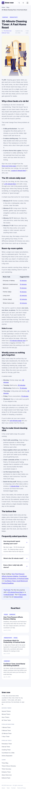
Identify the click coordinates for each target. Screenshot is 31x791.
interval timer (18, 597)
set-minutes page (15, 420)
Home (3, 7)
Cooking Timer (6, 749)
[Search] (19, 3)
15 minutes (23, 288)
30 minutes (23, 299)
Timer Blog (5, 763)
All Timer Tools (6, 720)
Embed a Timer (6, 772)
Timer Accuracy (6, 769)
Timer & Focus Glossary (9, 766)
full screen (22, 594)
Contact (13, 788)
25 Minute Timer (7, 733)
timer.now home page (9, 166)
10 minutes (23, 280)
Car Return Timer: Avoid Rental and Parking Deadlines (14, 664)
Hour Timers (5, 717)
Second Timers (6, 711)
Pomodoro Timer (7, 743)
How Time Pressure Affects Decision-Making (13, 618)
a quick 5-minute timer (18, 170)
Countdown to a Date (8, 752)
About (3, 788)
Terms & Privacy (21, 788)
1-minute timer (14, 486)
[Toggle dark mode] (23, 3)
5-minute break (9, 594)
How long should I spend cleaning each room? (11, 542)
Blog (8, 7)
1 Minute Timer (6, 727)
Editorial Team (6, 778)
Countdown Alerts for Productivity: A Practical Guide (14, 641)
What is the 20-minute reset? (13, 558)
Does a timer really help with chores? (13, 566)
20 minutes (23, 295)
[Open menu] (27, 3)
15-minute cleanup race (17, 340)
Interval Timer (6, 746)
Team (8, 788)
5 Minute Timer (6, 730)
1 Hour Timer (5, 736)
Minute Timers (6, 714)
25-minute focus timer (15, 592)
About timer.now (7, 775)
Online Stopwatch (7, 755)
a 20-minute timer (10, 184)
